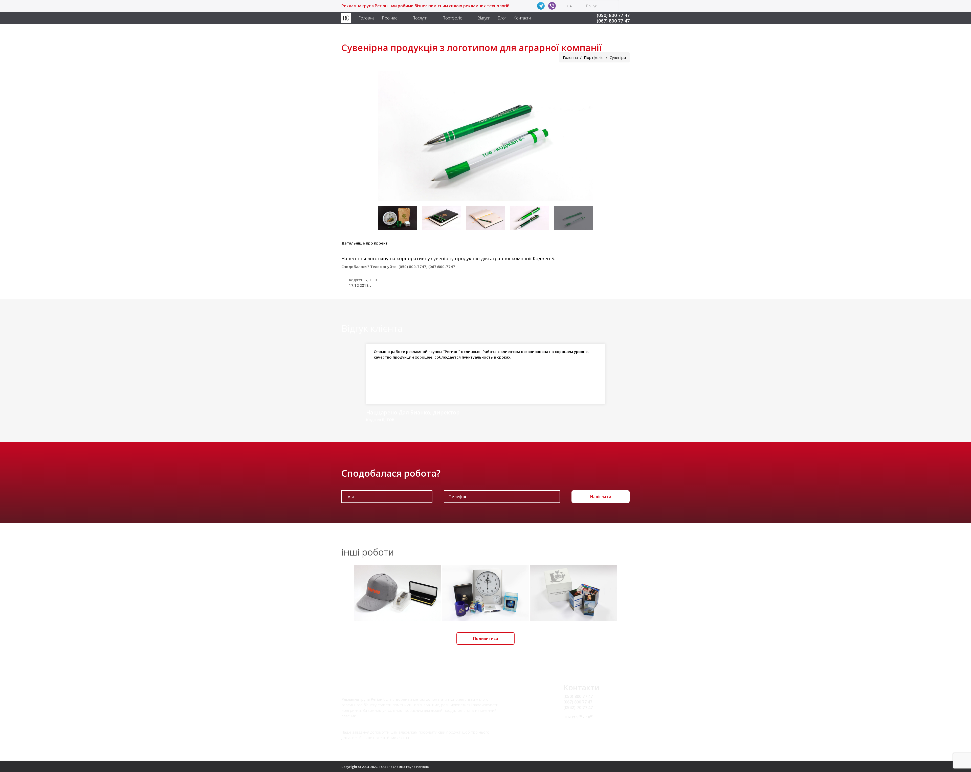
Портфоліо (452, 17)
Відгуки (483, 17)
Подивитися (485, 638)
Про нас (389, 17)
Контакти (522, 17)
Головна (366, 17)
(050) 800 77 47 (613, 15)
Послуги (419, 17)
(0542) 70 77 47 (578, 707)
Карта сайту (575, 732)
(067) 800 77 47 (613, 21)
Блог (502, 17)
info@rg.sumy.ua (579, 726)
